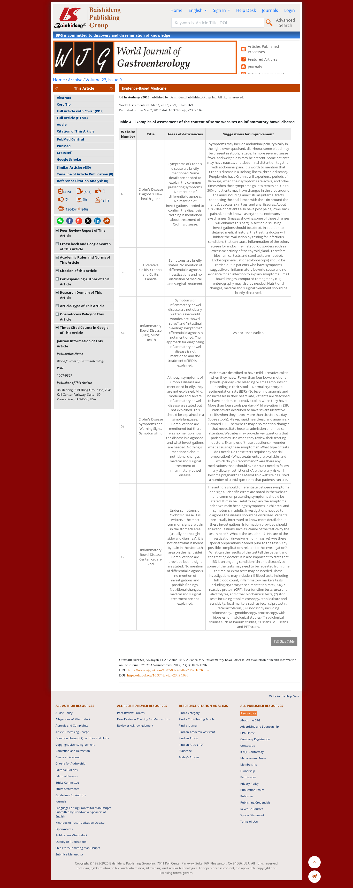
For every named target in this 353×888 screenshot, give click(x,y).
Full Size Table (284, 641)
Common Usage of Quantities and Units (82, 738)
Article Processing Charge (72, 732)
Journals (270, 10)
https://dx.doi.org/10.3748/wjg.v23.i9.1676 (157, 675)
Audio (62, 124)
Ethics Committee (67, 782)
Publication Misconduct (71, 835)
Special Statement (252, 815)
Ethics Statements (67, 789)
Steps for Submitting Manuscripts (78, 848)
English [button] (196, 10)
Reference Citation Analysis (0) (82, 180)
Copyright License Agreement (75, 744)
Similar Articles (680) (74, 167)
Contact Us (247, 745)
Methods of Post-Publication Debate (80, 822)
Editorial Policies (67, 770)
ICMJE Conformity (252, 752)
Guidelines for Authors (71, 795)
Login (289, 10)
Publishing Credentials (255, 802)
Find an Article (188, 738)
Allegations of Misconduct (73, 719)
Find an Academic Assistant (197, 732)
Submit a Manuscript (69, 854)
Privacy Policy (249, 783)
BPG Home (247, 733)
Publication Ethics (252, 790)
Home (176, 10)
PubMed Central (70, 139)
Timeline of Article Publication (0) (85, 174)
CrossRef (64, 152)
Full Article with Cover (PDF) (80, 111)
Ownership (247, 771)
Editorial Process (67, 776)
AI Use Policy (64, 713)
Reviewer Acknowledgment (135, 725)
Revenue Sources (251, 809)
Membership (248, 764)
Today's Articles (189, 757)
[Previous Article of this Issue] (57, 88)
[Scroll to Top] (314, 862)
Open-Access (64, 829)
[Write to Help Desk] (314, 876)
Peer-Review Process (130, 713)
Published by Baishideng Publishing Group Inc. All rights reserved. (197, 97)
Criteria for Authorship (71, 763)
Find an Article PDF (191, 744)
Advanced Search (285, 23)
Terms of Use (249, 821)
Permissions (248, 777)
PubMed (64, 146)
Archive (75, 80)
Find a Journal (188, 725)
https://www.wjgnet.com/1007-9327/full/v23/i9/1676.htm (168, 670)
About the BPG (250, 720)
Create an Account (68, 757)
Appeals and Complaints (72, 725)
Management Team (253, 758)
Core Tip (64, 104)
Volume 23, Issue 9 (104, 80)
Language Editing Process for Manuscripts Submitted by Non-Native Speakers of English (83, 812)
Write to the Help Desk (284, 696)
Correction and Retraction (73, 751)
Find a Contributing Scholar (197, 719)
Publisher (246, 796)
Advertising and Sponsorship (259, 726)
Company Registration (255, 739)
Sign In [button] (220, 10)
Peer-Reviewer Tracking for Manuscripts (143, 719)
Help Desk (246, 10)
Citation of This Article (76, 131)
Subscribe (185, 751)
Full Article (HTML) (72, 117)
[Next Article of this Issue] (111, 88)
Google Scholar (69, 159)
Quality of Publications (71, 842)
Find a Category (189, 713)
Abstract (64, 97)
